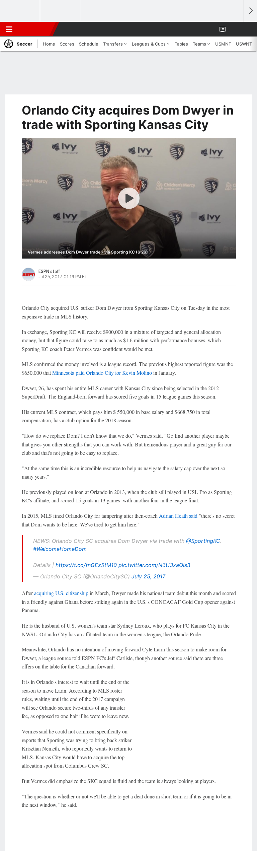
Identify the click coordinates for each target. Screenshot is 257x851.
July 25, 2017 (148, 576)
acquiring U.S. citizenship (61, 592)
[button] (235, 29)
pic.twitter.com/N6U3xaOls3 (154, 565)
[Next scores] (250, 11)
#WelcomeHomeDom (60, 549)
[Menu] (9, 29)
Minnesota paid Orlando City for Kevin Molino (102, 372)
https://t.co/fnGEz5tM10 (86, 565)
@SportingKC (203, 541)
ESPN (35, 29)
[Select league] (20, 11)
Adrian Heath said (178, 515)
